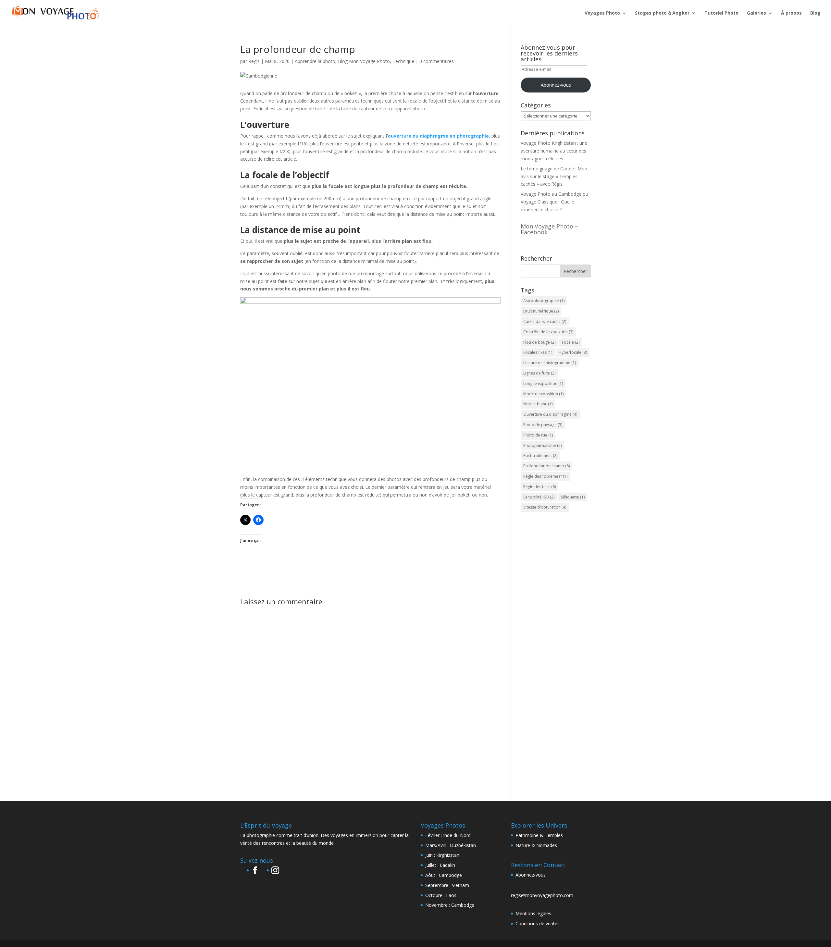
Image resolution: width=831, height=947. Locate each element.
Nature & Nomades (536, 845)
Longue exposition (543, 383)
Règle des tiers (539, 486)
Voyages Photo (602, 13)
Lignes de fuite (539, 373)
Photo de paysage (542, 424)
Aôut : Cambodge (443, 875)
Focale (570, 342)
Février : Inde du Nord (448, 835)
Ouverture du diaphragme (550, 414)
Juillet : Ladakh (440, 865)
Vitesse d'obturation (544, 507)
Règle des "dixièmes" (545, 476)
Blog (815, 13)
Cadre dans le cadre (544, 321)
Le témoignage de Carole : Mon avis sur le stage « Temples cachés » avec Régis (554, 176)
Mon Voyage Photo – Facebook (549, 229)
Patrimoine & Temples (539, 835)
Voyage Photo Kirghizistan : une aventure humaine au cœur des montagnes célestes (554, 151)
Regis (254, 61)
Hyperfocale (573, 352)
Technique (403, 61)
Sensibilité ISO (538, 497)
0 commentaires (436, 61)
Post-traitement (540, 455)
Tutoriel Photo (721, 13)
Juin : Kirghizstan (442, 855)
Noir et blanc (537, 404)
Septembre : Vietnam (447, 885)
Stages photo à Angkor (662, 13)
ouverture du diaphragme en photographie (438, 136)
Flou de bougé (539, 342)
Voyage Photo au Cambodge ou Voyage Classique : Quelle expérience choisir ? (554, 202)
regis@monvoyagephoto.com (542, 895)
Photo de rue (538, 435)
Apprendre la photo (315, 61)
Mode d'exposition (543, 394)
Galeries (756, 13)
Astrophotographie (543, 300)
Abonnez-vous (556, 85)
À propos (791, 13)
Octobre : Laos (440, 895)
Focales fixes (537, 352)
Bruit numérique (541, 311)
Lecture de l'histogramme (549, 362)
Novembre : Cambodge (449, 905)
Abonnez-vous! (531, 875)
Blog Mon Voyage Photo (364, 61)
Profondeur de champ (546, 466)
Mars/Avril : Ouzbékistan (450, 845)
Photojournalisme (542, 445)
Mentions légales (533, 913)
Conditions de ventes (537, 923)
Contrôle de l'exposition (548, 332)
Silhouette (573, 497)
